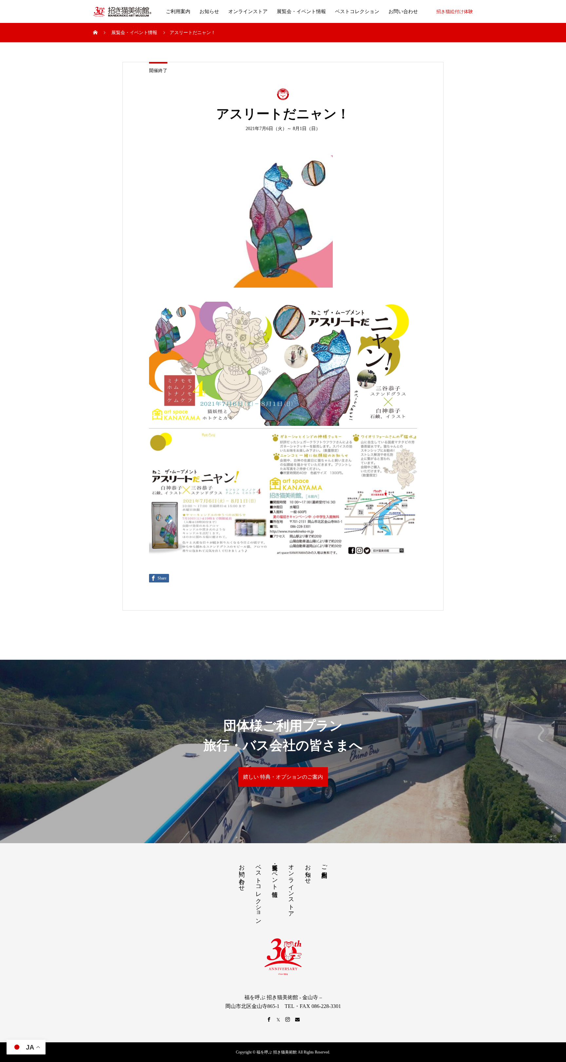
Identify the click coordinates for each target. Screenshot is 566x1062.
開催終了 (158, 70)
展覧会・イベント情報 (301, 11)
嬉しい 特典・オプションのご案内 (283, 777)
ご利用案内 (178, 11)
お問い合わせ (403, 11)
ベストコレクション (357, 11)
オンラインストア (248, 11)
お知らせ (209, 11)
